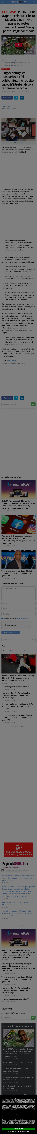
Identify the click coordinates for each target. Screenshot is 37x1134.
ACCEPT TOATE (18, 1129)
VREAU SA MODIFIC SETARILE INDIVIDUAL (18, 1131)
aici (17, 1110)
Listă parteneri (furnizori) (7, 1124)
